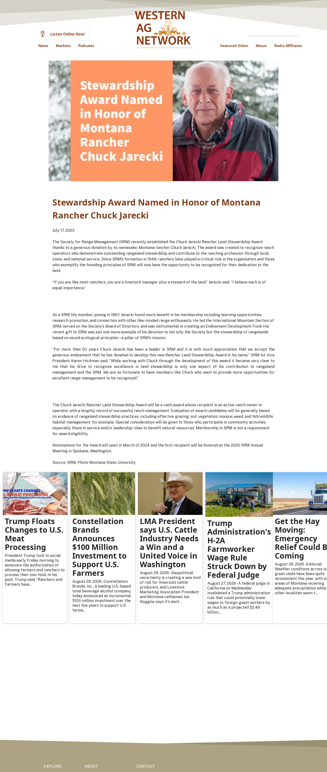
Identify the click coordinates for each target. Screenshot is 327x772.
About (261, 45)
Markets (63, 45)
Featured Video (234, 45)
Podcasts (86, 45)
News (43, 45)
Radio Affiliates (288, 45)
